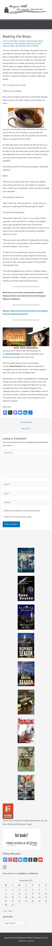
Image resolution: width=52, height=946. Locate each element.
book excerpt (32, 41)
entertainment (19, 43)
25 (26, 901)
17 (19, 897)
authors (22, 41)
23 (13, 901)
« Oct (5, 911)
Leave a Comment (10, 41)
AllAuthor (34, 873)
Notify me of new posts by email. (18, 517)
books (40, 41)
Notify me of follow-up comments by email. (22, 511)
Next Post (26, 429)
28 (46, 901)
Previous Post (26, 422)
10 (19, 894)
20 (39, 897)
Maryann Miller (9, 46)
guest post (31, 43)
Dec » (10, 911)
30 (12, 905)
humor (38, 43)
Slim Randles (21, 46)
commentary (8, 43)
